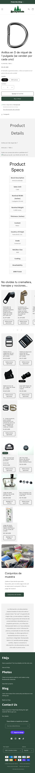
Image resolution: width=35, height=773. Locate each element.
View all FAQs (6, 667)
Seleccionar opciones (8, 322)
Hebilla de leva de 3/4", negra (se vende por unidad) (9, 387)
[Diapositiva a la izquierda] (14, 330)
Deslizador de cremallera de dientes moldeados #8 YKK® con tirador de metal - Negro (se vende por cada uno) (8, 311)
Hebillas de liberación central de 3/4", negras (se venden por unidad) (25, 354)
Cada (4, 80)
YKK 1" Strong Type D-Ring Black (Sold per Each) (8, 459)
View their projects (7, 684)
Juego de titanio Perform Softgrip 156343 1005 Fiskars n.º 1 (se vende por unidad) (9, 528)
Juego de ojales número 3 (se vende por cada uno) (8, 494)
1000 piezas (14, 80)
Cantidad (3, 84)
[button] (2, 9)
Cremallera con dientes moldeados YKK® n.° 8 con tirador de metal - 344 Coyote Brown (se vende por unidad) (23, 311)
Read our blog (6, 700)
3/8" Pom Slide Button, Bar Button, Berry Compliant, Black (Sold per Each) (25, 460)
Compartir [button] (6, 114)
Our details (5, 716)
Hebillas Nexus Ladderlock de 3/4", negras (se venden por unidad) (8, 354)
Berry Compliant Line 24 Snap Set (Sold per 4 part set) (25, 494)
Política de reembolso (25, 763)
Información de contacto (18, 769)
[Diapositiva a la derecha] (21, 330)
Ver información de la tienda (11, 109)
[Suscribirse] (28, 726)
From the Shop (16, 2)
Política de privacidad (12, 766)
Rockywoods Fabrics (13, 763)
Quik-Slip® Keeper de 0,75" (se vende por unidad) (25, 387)
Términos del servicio (24, 766)
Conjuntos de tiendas (14, 595)
